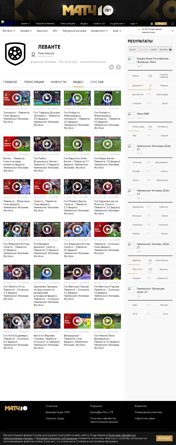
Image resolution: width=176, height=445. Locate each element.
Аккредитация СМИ (58, 412)
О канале (52, 406)
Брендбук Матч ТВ (101, 412)
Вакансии (141, 406)
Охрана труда (55, 418)
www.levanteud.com (93, 61)
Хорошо (164, 438)
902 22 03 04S (68, 61)
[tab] (10, 82)
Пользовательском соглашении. (57, 438)
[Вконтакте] (111, 67)
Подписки (96, 406)
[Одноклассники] (118, 67)
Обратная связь (145, 418)
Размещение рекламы (148, 412)
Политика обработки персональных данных (104, 420)
